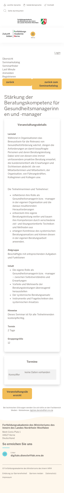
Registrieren (9, 76)
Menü (33, 38)
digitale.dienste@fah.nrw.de (41, 410)
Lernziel (12, 134)
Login (57, 52)
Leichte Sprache (14, 5)
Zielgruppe (13, 250)
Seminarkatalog (11, 62)
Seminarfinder (10, 65)
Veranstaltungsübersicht (17, 393)
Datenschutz (51, 473)
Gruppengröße (15, 339)
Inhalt (11, 266)
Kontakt (50, 5)
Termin (11, 326)
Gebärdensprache (34, 5)
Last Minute (8, 69)
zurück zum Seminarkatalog (48, 84)
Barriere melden (36, 473)
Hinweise (12, 310)
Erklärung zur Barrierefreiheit (14, 473)
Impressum (7, 477)
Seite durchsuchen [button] (15, 11)
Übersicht (7, 58)
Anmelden (8, 73)
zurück (10, 82)
